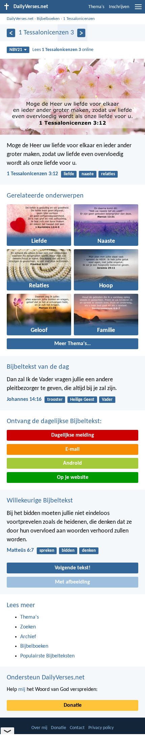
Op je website (72, 477)
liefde (69, 174)
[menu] (138, 9)
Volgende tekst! (72, 568)
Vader (107, 399)
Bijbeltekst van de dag (38, 367)
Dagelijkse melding (72, 435)
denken (89, 550)
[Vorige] (11, 33)
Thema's (96, 6)
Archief (28, 637)
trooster (55, 399)
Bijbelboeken (48, 19)
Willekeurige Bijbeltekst (40, 500)
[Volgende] (81, 33)
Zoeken (28, 627)
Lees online (62, 49)
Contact (77, 727)
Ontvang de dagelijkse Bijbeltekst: (54, 421)
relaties (108, 174)
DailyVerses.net (20, 19)
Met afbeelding (72, 582)
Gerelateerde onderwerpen (45, 195)
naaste (88, 174)
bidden (68, 550)
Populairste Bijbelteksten (47, 656)
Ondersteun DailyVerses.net (46, 677)
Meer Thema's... (72, 343)
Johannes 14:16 (24, 399)
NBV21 (15, 50)
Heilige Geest (82, 399)
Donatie (73, 705)
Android (72, 463)
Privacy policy (101, 727)
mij (21, 689)
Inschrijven (119, 6)
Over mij (39, 727)
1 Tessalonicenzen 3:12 (32, 174)
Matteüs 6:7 (20, 550)
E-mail (72, 449)
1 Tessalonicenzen (79, 19)
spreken (46, 550)
